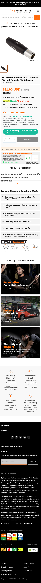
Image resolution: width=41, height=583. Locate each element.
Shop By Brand (6, 571)
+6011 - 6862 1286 (10, 389)
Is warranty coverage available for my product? (20, 198)
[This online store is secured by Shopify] (34, 551)
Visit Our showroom (8, 574)
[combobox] (17, 17)
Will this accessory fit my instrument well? (21, 206)
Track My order (28, 563)
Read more (21, 184)
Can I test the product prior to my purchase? (20, 214)
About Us (26, 567)
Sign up (33, 462)
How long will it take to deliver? (19, 222)
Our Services (27, 571)
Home (3, 563)
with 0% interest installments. (14, 113)
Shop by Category (8, 567)
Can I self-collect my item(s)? (19, 228)
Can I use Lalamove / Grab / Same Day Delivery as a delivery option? (21, 235)
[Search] (37, 17)
